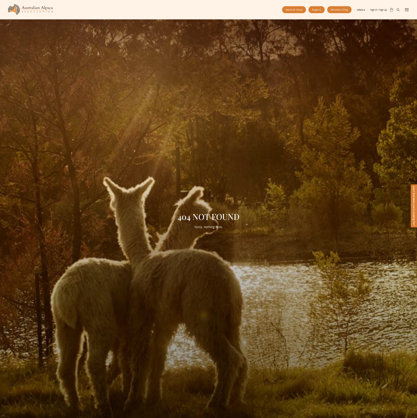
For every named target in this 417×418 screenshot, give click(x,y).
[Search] (398, 9)
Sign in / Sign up (378, 9)
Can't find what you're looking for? (414, 206)
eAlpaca (361, 9)
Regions (316, 9)
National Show (294, 9)
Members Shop (339, 9)
